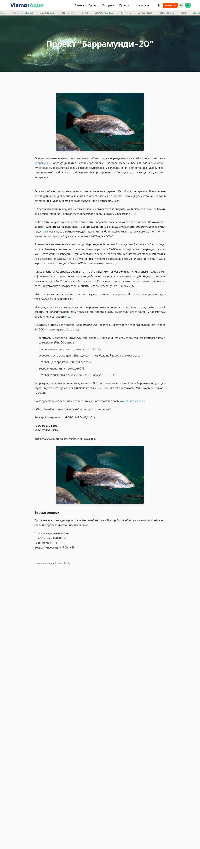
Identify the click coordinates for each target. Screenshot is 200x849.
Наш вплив (143, 5)
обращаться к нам (133, 401)
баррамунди (42, 163)
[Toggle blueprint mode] (158, 5)
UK (187, 5)
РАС (66, 316)
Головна (79, 5)
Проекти (124, 5)
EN (181, 5)
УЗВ (45, 231)
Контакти (170, 5)
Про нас (93, 5)
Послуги (107, 5)
